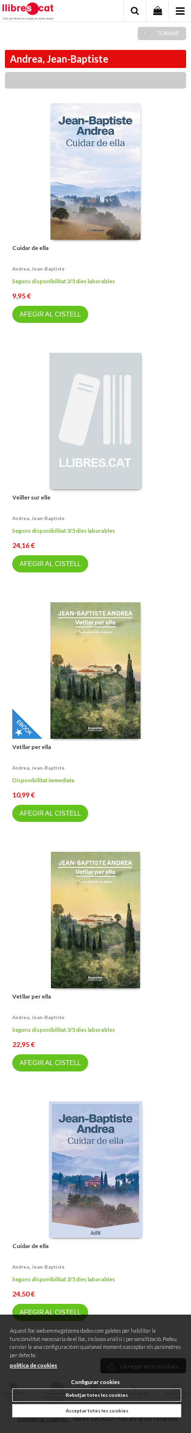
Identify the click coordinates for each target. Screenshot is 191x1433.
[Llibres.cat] (27, 12)
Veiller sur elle (31, 497)
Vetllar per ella (31, 747)
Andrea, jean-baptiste (38, 269)
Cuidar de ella (30, 247)
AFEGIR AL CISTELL (50, 314)
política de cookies (33, 1365)
